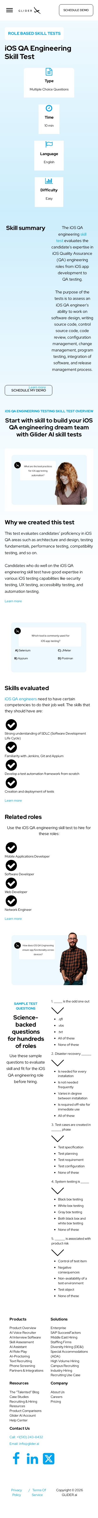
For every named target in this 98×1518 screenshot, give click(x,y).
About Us (57, 1392)
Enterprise (58, 1328)
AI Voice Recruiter (23, 1332)
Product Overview (23, 1328)
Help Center (19, 1420)
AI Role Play (18, 1351)
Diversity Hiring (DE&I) (67, 1347)
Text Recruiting (21, 1361)
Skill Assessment (22, 1342)
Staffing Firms (61, 1342)
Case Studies (19, 1397)
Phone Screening (22, 1366)
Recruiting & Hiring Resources (23, 1403)
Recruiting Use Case (65, 1375)
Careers (56, 1397)
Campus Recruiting (65, 1366)
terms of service (39, 1492)
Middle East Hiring (64, 1337)
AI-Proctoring (20, 1356)
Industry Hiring (61, 1370)
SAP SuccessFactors (66, 1332)
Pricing (56, 1401)
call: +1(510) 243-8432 (26, 1437)
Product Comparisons (25, 1411)
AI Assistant (18, 1347)
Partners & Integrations (26, 1370)
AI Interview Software (25, 1337)
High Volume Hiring (65, 1361)
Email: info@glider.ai (24, 1444)
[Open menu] (9, 10)
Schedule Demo (76, 10)
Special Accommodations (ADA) (69, 1353)
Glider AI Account (23, 1415)
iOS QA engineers (21, 698)
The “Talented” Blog (24, 1392)
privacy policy (16, 1492)
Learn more (37, 387)
